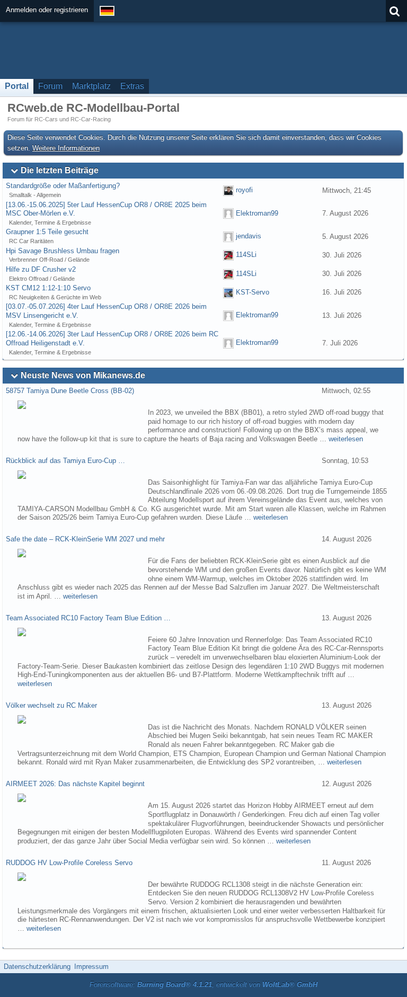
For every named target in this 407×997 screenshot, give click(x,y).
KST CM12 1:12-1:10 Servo (48, 288)
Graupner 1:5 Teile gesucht (47, 232)
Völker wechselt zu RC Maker (51, 705)
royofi (244, 190)
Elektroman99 (257, 213)
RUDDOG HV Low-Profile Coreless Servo (69, 863)
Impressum (91, 967)
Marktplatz (91, 86)
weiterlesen (346, 439)
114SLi (246, 255)
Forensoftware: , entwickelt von (203, 985)
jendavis (248, 236)
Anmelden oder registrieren (47, 10)
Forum (50, 86)
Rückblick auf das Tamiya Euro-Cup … (65, 461)
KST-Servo (252, 292)
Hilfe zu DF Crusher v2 (41, 269)
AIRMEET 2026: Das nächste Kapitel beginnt (75, 784)
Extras (132, 86)
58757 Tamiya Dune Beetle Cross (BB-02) (70, 391)
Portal (17, 86)
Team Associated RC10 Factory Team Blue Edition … (88, 618)
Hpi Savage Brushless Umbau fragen (62, 251)
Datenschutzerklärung (37, 967)
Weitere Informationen (66, 148)
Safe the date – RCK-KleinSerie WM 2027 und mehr (85, 539)
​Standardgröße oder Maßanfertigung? (63, 186)
